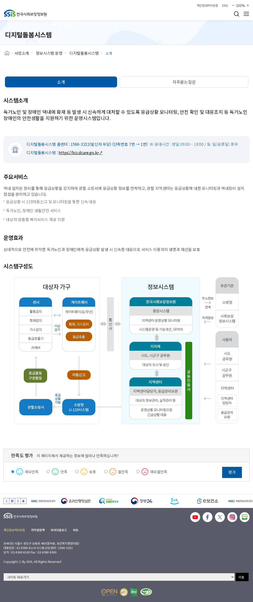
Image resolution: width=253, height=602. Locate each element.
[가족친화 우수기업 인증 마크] (124, 592)
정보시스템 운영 (49, 53)
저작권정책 (37, 530)
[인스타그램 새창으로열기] (232, 517)
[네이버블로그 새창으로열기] (245, 517)
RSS (76, 530)
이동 (241, 577)
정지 (12, 501)
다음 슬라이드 (18, 501)
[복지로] (174, 501)
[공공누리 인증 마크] (109, 592)
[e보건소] (207, 501)
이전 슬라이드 (6, 501)
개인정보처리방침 (207, 5)
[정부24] (141, 501)
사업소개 (21, 53)
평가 (232, 472)
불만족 (123, 471)
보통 (92, 471)
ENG (225, 5)
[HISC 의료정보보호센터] (43, 501)
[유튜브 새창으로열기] (195, 517)
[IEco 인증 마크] (134, 592)
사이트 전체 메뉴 (246, 14)
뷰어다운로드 (59, 530)
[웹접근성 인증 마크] (146, 592)
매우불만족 (158, 471)
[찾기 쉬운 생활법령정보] (108, 501)
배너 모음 (23, 501)
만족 (64, 471)
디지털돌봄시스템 (84, 53)
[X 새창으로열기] (220, 517)
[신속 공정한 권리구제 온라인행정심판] (76, 501)
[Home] (9, 53)
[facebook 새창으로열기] (207, 517)
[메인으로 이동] (25, 13)
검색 (236, 14)
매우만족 (32, 471)
